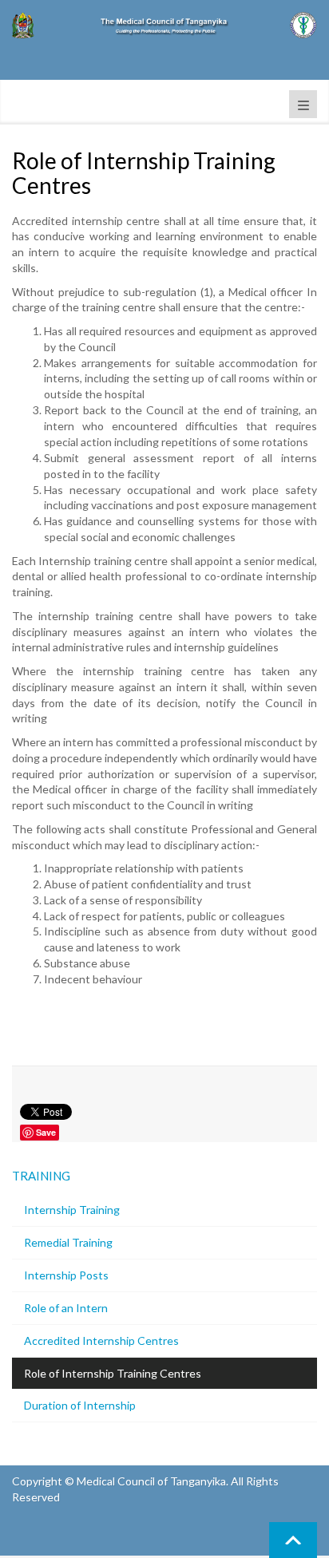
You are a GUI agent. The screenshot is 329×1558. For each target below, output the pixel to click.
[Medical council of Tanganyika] (164, 25)
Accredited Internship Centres (101, 1340)
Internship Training (72, 1209)
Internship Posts (66, 1275)
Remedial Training (68, 1242)
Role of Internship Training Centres (112, 1373)
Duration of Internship (80, 1405)
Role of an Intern (66, 1308)
